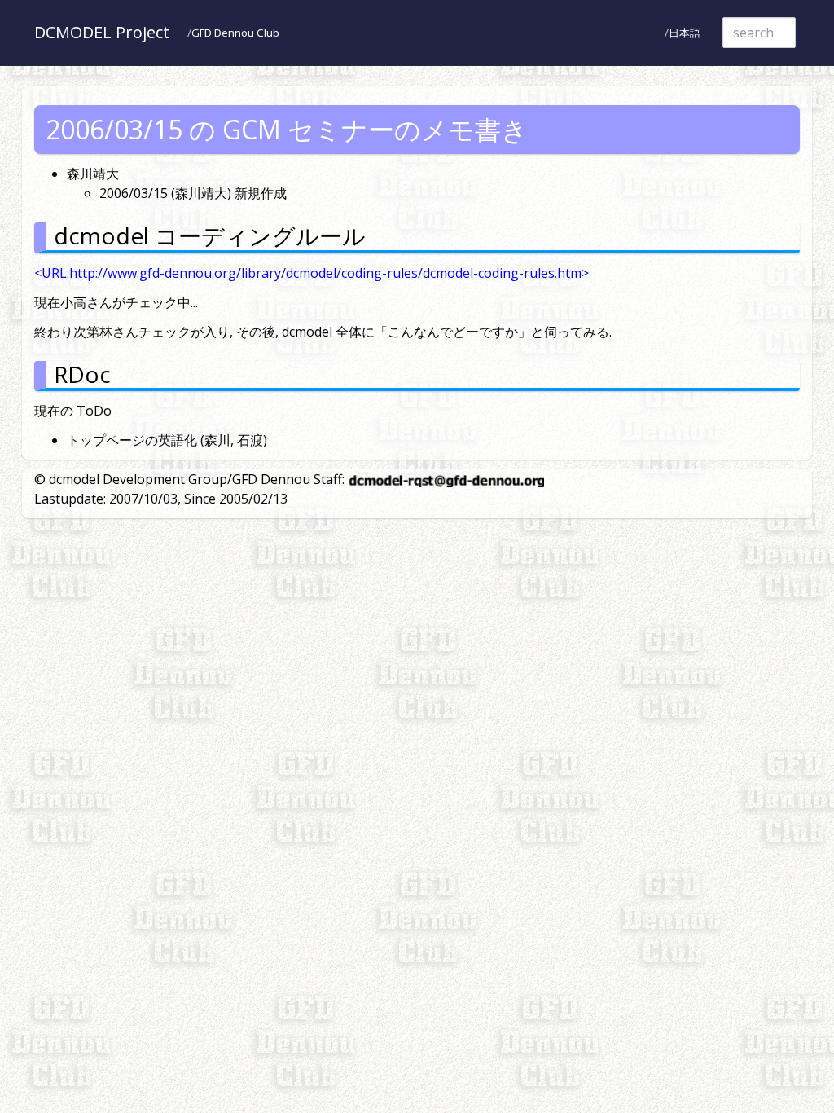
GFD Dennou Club (235, 32)
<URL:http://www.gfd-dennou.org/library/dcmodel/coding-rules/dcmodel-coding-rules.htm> (311, 273)
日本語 (684, 32)
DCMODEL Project (101, 32)
